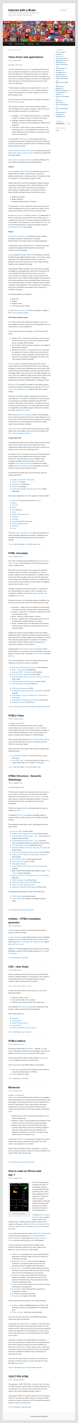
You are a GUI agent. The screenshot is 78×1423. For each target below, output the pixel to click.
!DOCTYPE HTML (18, 1376)
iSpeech (10, 171)
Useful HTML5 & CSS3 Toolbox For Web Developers (28, 866)
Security (58, 100)
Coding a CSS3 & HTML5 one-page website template (28, 854)
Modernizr (14, 1087)
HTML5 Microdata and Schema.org (23, 681)
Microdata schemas (18, 702)
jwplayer (35, 767)
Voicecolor (15, 486)
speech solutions (25, 171)
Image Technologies (62, 78)
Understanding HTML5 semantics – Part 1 (25, 836)
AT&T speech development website (19, 433)
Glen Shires (31, 90)
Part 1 (49, 871)
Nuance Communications (16, 236)
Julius (14, 512)
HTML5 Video (16, 715)
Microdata (42, 706)
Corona (14, 1284)
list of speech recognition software (20, 160)
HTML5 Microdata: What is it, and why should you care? (29, 677)
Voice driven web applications (25, 57)
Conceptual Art (60, 72)
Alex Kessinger (34, 1236)
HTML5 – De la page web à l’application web (29, 942)
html (26, 1407)
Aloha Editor (15, 1069)
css (27, 1367)
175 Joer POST (60, 52)
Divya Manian (12, 953)
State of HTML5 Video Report (38, 739)
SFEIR (17, 939)
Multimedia (59, 86)
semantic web (42, 561)
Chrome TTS (16, 482)
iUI (13, 1294)
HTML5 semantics (17, 885)
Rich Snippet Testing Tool (28, 649)
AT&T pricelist (25, 410)
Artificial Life (60, 62)
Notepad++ (30, 1049)
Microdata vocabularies (37, 593)
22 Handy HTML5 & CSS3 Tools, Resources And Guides (29, 848)
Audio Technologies (19, 544)
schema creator (38, 653)
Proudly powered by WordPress (39, 1416)
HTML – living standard (19, 670)
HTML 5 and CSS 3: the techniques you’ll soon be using (29, 875)
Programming (17, 1367)
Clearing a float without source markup (24, 1028)
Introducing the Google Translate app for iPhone (26, 489)
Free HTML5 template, (19, 859)
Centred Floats (16, 1025)
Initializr (10, 930)
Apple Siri (15, 500)
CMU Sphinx (24, 524)
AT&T (10, 322)
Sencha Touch (16, 1268)
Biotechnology (60, 68)
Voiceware (15, 526)
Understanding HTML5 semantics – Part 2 (25, 840)
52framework (16, 864)
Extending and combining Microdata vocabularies (27, 691)
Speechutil (15, 521)
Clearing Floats (16, 1021)
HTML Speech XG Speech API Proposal (22, 150)
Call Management (16, 364)
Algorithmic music (61, 60)
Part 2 (15, 873)
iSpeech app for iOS (19, 215)
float (26, 1032)
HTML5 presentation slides (20, 882)
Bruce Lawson (30, 885)
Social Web (59, 102)
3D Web (58, 54)
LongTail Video (39, 728)
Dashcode (15, 1296)
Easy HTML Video (17, 760)
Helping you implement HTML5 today (23, 887)
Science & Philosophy (62, 96)
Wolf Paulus (23, 139)
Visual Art (59, 114)
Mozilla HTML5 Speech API (20, 514)
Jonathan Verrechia (14, 937)
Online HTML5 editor (18, 898)
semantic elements (35, 796)
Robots (58, 94)
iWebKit (14, 1254)
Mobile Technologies (62, 82)
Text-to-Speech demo (15, 227)
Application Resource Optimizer (22, 415)
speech (35, 544)
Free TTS (15, 505)
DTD (18, 810)
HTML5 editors (16, 1041)
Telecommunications (62, 104)
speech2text (16, 484)
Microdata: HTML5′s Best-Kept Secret (24, 667)
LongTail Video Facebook (19, 756)
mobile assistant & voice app (18, 310)
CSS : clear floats (18, 966)
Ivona (13, 510)
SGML (25, 808)
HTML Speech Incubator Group (22, 153)
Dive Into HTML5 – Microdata (21, 674)
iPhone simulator (17, 1312)
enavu (25, 864)
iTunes (13, 313)
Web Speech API (26, 69)
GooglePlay (20, 313)
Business (58, 70)
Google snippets (30, 706)
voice (38, 544)
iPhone (34, 1367)
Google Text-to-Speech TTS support (23, 480)
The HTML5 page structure (20, 845)
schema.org (19, 596)
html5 (30, 544)
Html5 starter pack (17, 861)
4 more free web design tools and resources (25, 852)
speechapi (15, 519)
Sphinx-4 (14, 524)
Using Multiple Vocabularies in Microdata (24, 700)
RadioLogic (30, 44)
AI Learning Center (61, 58)
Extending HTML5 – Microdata (21, 672)
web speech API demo (24, 463)
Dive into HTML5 (17, 831)
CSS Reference (23, 1226)
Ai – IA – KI (59, 56)
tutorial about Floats (24, 1007)
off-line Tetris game (42, 1233)
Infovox (14, 507)
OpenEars (15, 517)
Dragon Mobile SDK (28, 255)
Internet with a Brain (22, 10)
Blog (38, 44)
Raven (12, 656)
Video (39, 767)
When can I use (21, 815)
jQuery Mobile (16, 1289)
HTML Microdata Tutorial (19, 684)
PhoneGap (15, 1275)
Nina (32, 245)
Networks (58, 88)
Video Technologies (19, 767)
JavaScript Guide (38, 1226)
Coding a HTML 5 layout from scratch (23, 834)
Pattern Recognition (62, 90)
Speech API (15, 384)
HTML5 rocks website (17, 102)
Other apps (47, 222)
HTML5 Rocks (35, 882)
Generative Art (60, 74)
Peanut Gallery (22, 466)
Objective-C (27, 1324)
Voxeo (14, 528)
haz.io (41, 1148)
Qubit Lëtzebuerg (19, 44)
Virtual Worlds (17, 706)
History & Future (61, 76)
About (10, 44)
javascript (31, 1162)
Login (57, 130)
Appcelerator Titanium (18, 1261)
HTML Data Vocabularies (19, 688)
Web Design (17, 910)
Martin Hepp (16, 697)
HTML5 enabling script (19, 880)
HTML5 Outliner (17, 896)
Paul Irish (43, 951)
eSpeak (14, 503)
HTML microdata (18, 553)
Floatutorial (15, 1018)
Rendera (14, 1074)
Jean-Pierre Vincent (17, 944)
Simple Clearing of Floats (19, 1023)
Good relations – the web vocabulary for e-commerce (28, 695)
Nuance (10, 255)
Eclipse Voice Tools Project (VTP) (21, 533)
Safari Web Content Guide (34, 1224)
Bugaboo (14, 1305)
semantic (47, 706)
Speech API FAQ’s (14, 429)
